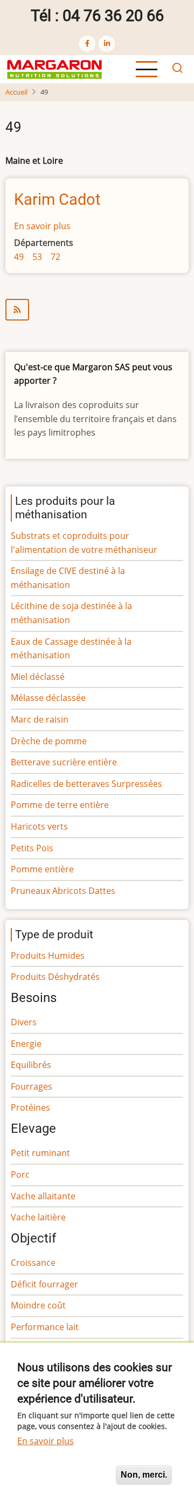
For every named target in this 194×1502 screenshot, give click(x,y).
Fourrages (31, 1086)
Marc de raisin (39, 719)
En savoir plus (42, 226)
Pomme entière (42, 869)
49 (19, 257)
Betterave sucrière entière (64, 762)
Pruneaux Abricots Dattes (63, 891)
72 (55, 257)
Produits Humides (48, 956)
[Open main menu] (146, 69)
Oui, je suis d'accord (62, 1474)
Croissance (33, 1263)
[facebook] (87, 44)
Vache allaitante (43, 1196)
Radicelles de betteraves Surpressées (86, 784)
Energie (26, 1044)
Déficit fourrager (44, 1284)
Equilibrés (31, 1065)
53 (37, 257)
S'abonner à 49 (97, 310)
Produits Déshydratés (55, 977)
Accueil (16, 92)
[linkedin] (107, 44)
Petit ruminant (40, 1153)
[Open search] (177, 69)
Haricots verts (39, 826)
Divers (24, 1022)
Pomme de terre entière (60, 805)
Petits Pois (32, 848)
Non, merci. (144, 1474)
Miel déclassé (38, 677)
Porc (20, 1174)
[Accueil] (54, 68)
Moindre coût (38, 1305)
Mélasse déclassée (48, 698)
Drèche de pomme (49, 741)
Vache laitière (38, 1217)
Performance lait (45, 1327)
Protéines (30, 1107)
